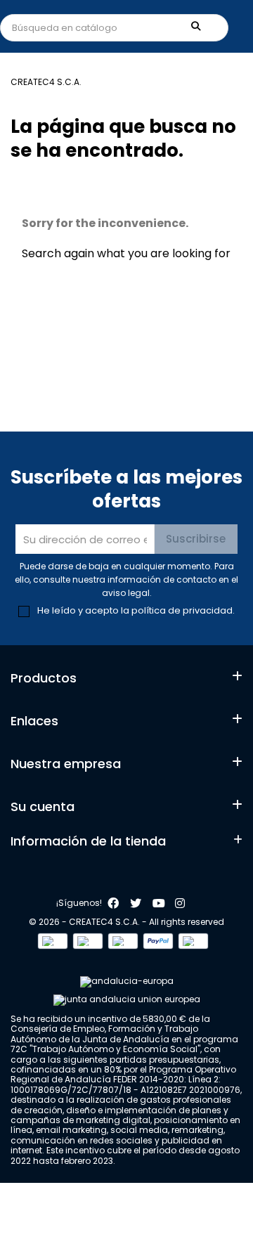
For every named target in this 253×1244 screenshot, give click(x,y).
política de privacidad (182, 610)
